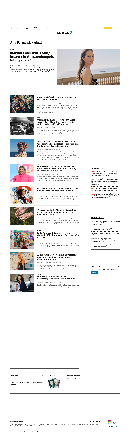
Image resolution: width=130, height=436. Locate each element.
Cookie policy (35, 431)
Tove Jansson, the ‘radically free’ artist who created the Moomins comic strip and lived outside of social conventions (58, 144)
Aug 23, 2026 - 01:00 (32, 65)
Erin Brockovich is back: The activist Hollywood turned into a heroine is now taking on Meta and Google (105, 173)
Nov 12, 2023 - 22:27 (58, 149)
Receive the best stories (19, 380)
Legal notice (13, 431)
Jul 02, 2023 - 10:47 (55, 194)
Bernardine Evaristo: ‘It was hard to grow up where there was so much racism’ (57, 189)
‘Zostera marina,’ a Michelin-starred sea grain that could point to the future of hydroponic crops (56, 212)
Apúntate (95, 272)
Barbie (39, 164)
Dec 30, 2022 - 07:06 (55, 262)
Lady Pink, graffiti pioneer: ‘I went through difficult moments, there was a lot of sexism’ (58, 235)
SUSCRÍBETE (108, 28)
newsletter (95, 266)
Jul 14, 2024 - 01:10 (55, 103)
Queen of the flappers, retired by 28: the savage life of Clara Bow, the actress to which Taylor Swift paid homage (57, 122)
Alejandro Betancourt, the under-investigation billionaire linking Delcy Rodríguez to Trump (104, 239)
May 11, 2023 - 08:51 (66, 218)
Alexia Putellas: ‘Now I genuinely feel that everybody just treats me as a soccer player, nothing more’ (57, 257)
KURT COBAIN (40, 95)
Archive (50, 375)
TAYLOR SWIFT (40, 117)
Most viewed (95, 217)
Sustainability (41, 208)
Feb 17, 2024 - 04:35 (54, 127)
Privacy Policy (20, 431)
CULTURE (39, 274)
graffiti (39, 231)
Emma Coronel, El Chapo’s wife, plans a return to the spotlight (104, 245)
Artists (39, 139)
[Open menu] (11, 32)
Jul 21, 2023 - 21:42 (54, 174)
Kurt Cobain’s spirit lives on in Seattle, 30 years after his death (57, 98)
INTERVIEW (40, 186)
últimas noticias (97, 168)
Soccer (39, 252)
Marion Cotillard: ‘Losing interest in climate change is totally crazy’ (32, 56)
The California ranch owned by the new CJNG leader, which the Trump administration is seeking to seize (106, 223)
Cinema (12, 49)
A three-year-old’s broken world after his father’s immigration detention (104, 189)
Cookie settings (28, 431)
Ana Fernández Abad (26, 43)
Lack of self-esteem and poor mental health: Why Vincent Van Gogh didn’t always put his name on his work (105, 196)
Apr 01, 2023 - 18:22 (55, 241)
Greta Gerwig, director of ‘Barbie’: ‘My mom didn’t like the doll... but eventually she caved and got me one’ (57, 169)
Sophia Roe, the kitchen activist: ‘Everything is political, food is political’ (56, 278)
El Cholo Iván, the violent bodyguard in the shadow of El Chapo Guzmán (105, 228)
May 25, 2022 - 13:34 (55, 282)
